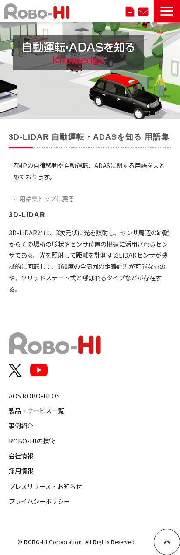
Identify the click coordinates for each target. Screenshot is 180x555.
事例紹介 (21, 425)
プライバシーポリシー (39, 501)
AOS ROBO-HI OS (34, 395)
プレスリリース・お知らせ (45, 486)
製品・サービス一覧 (36, 410)
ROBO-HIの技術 (32, 440)
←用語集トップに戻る (43, 198)
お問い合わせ (143, 11)
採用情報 (21, 470)
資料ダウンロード (130, 11)
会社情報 (21, 455)
